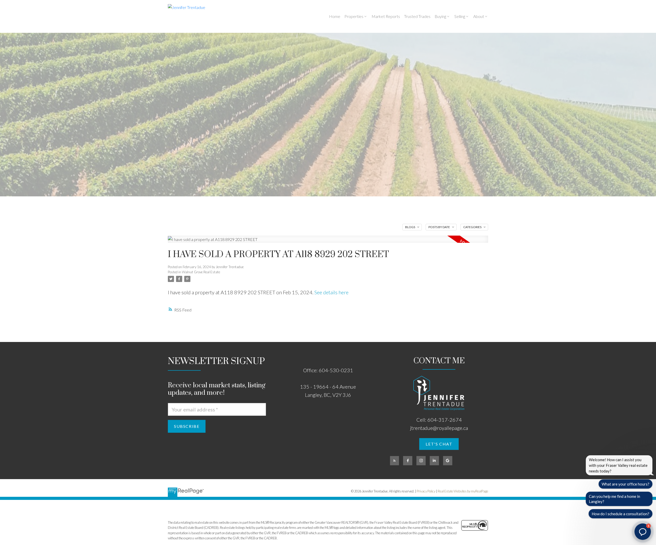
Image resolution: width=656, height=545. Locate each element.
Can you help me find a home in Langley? (614, 499)
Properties (353, 16)
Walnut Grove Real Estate (201, 272)
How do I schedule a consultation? (620, 513)
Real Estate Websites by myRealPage (463, 491)
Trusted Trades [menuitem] (417, 16)
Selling (459, 16)
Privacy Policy (426, 491)
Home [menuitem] (334, 16)
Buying (440, 16)
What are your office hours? (625, 484)
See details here (331, 292)
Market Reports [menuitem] (386, 16)
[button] (439, 444)
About (478, 16)
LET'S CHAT (439, 443)
